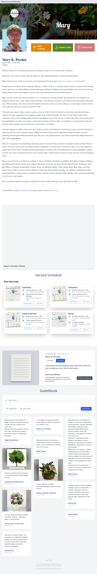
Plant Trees (40, 303)
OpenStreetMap (50, 568)
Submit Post (86, 409)
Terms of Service (53, 565)
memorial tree (25, 190)
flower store (54, 190)
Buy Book (60, 360)
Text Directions (28, 303)
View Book (50, 360)
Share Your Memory (84, 378)
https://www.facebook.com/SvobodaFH (71, 81)
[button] (13, 292)
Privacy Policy (43, 565)
